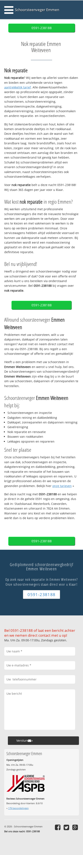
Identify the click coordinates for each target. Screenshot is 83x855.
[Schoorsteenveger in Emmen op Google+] (75, 827)
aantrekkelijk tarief (17, 87)
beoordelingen (18, 808)
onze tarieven (62, 486)
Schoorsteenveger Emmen (37, 9)
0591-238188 (41, 28)
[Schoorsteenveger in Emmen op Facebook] (58, 827)
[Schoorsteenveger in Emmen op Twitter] (67, 827)
